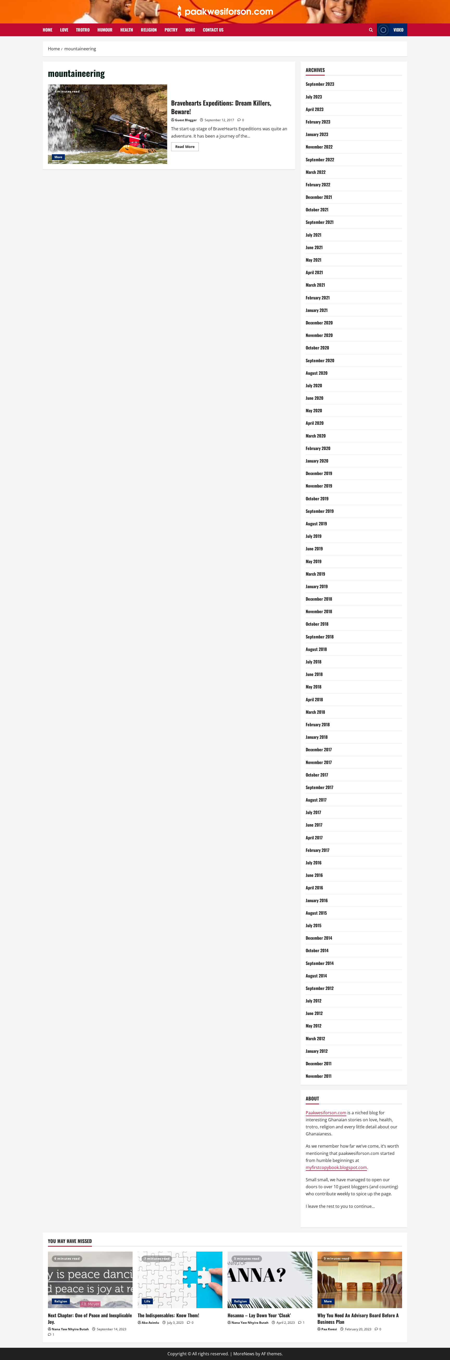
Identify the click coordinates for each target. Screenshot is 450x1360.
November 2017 (319, 762)
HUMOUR (105, 30)
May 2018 (313, 687)
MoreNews (243, 1354)
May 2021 (313, 260)
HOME (47, 30)
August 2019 (316, 523)
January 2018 (317, 737)
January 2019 (317, 586)
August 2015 (316, 913)
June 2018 (314, 674)
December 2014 (319, 938)
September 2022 (320, 159)
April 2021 (314, 272)
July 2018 (313, 662)
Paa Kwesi (329, 1329)
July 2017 (313, 812)
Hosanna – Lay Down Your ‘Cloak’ (259, 1315)
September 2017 (319, 787)
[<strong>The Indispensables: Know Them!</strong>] (180, 1280)
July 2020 (314, 385)
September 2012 (320, 988)
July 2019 (314, 536)
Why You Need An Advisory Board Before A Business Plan (358, 1318)
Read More (187, 147)
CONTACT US (213, 30)
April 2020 (315, 423)
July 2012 (313, 1001)
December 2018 (319, 599)
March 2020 (316, 436)
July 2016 (314, 862)
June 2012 (314, 1013)
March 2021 (315, 285)
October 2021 (317, 209)
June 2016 (314, 875)
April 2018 (314, 699)
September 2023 (320, 84)
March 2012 (315, 1038)
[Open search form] (371, 30)
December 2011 (319, 1063)
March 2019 (315, 574)
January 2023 (317, 134)
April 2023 (314, 109)
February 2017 (317, 850)
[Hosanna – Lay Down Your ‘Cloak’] (270, 1280)
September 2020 (320, 360)
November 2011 (319, 1076)
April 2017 (314, 837)
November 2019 (319, 486)
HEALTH (126, 30)
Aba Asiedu (150, 1322)
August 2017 (316, 800)
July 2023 (314, 97)
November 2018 (319, 611)
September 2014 (320, 963)
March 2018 (315, 712)
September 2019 (320, 511)
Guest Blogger (186, 120)
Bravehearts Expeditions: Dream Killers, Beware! (107, 124)
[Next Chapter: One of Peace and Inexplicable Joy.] (90, 1280)
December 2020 (319, 322)
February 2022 (318, 184)
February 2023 (318, 122)
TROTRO (83, 30)
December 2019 (319, 473)
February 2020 (318, 448)
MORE (190, 30)
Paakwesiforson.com (326, 1113)
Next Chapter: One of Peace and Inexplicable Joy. (90, 1318)
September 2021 (320, 222)
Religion (60, 1301)
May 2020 (314, 410)
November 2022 (319, 147)
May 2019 (314, 561)
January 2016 (317, 900)
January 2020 (317, 461)
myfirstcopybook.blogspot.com (336, 1167)
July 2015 (313, 925)
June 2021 (314, 247)
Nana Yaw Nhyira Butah (70, 1329)
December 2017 (319, 749)
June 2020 (314, 398)
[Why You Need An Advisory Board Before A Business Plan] (359, 1280)
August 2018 (316, 649)
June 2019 (314, 548)
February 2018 (318, 724)
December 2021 (319, 197)
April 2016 (314, 887)
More (58, 157)
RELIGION (149, 30)
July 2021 (313, 235)
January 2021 (317, 310)
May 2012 (313, 1026)
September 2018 (320, 636)
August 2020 (317, 373)
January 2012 (317, 1051)
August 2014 (316, 976)
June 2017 (314, 825)
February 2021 (318, 297)
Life (147, 1301)
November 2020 (319, 335)
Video (398, 30)
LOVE (64, 30)
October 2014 (317, 950)
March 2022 (316, 172)
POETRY (171, 30)
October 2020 (317, 347)
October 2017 (317, 775)
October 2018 (317, 624)
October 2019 (317, 498)
